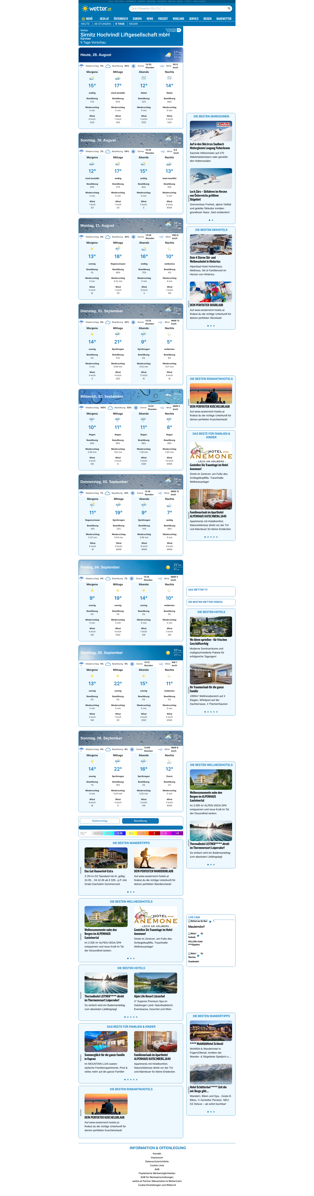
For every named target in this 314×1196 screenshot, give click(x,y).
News (150, 19)
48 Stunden (102, 23)
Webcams (178, 19)
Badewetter (224, 19)
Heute (85, 23)
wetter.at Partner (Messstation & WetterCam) (157, 1181)
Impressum (157, 1157)
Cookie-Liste (157, 1165)
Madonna (151, 1)
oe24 (110, 1)
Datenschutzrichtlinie (157, 1161)
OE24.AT (104, 19)
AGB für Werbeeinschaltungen (156, 1177)
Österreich (131, 1)
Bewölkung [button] (140, 820)
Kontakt (157, 1153)
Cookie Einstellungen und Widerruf (157, 1185)
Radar (133, 23)
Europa (137, 19)
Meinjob (171, 1)
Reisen (180, 1)
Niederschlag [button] (99, 820)
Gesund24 (161, 1)
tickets (187, 1)
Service (194, 19)
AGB (157, 1169)
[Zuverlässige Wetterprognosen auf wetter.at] (102, 8)
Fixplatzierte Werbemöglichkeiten (157, 1173)
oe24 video (119, 1)
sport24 (141, 1)
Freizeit (163, 19)
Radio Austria (199, 1)
